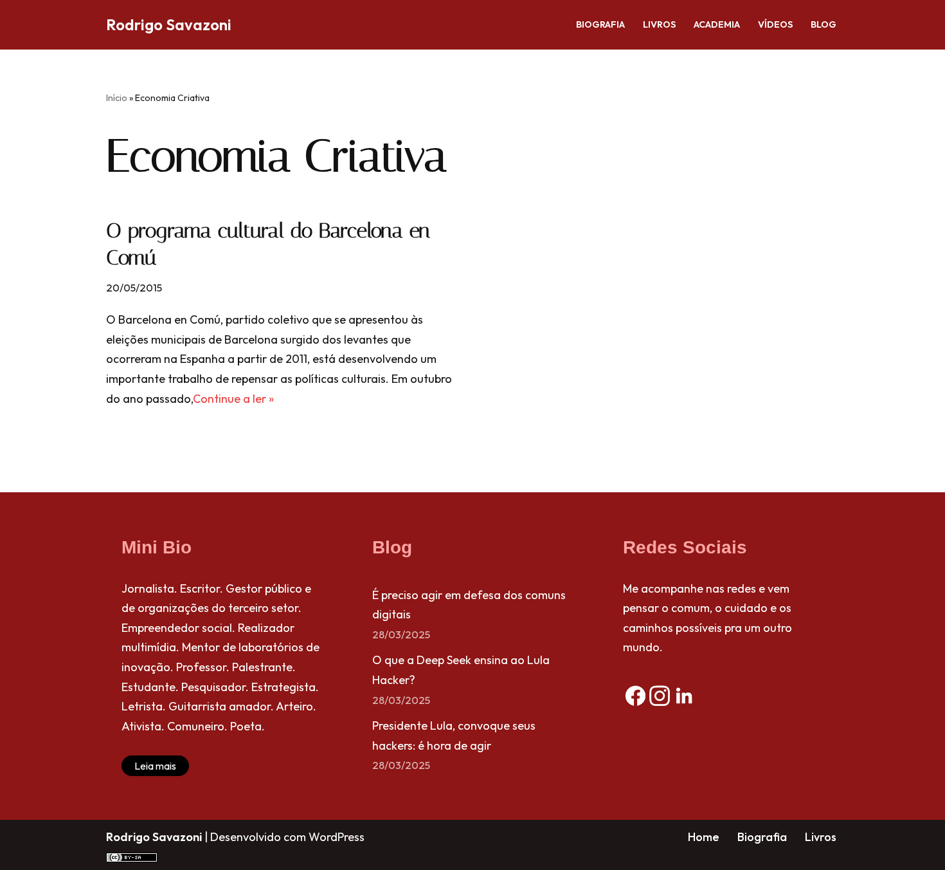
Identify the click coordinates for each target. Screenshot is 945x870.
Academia (717, 24)
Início (116, 98)
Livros (659, 24)
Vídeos (775, 24)
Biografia (600, 24)
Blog (823, 24)
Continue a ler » (233, 398)
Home (703, 836)
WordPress (336, 836)
